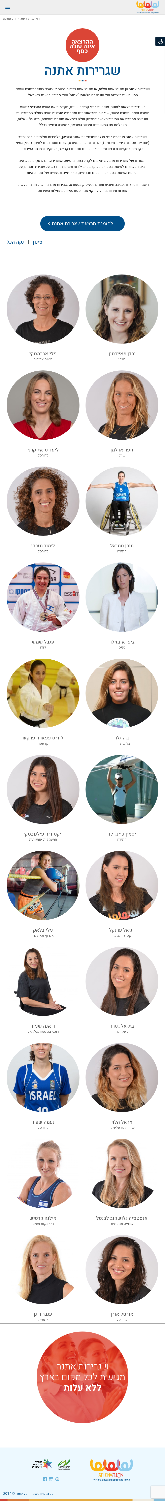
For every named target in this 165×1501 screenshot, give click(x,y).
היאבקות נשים (43, 1224)
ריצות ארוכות (43, 359)
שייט (122, 455)
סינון (37, 242)
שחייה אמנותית (122, 1224)
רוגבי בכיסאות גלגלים (43, 1032)
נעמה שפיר (43, 1122)
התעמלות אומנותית (43, 840)
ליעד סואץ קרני (43, 450)
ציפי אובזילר (122, 642)
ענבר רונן (43, 1314)
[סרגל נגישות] (160, 41)
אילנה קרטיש (43, 1218)
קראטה (43, 744)
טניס (122, 648)
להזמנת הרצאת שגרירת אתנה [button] (82, 223)
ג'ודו (43, 648)
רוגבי (122, 359)
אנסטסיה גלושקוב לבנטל (122, 1218)
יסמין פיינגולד (122, 834)
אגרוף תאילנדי (43, 936)
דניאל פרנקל (122, 930)
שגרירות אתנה (82, 70)
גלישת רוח (122, 744)
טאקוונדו (122, 1032)
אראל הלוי (122, 1122)
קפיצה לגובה (121, 936)
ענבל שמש (43, 642)
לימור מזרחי (43, 546)
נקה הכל (15, 242)
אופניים (43, 1320)
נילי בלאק (43, 930)
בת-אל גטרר (122, 1026)
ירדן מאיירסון (122, 354)
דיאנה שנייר (43, 1026)
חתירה (122, 551)
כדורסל (43, 455)
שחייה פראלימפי (122, 1128)
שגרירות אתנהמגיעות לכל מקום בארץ (82, 1377)
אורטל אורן (122, 1314)
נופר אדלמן (121, 450)
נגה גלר (122, 738)
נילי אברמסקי (43, 354)
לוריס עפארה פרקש (43, 738)
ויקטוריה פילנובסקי (43, 834)
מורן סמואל (122, 546)
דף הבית (34, 18)
